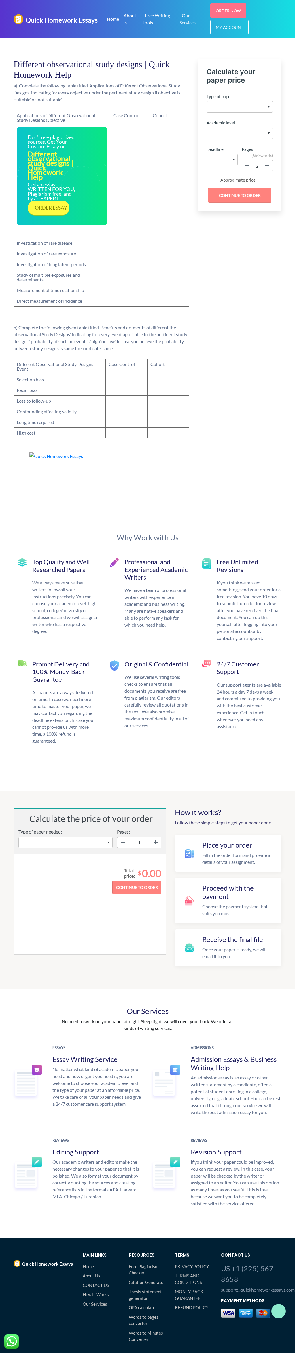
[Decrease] (247, 165)
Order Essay (51, 208)
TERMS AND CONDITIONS (188, 1279)
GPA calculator (143, 1307)
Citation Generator (147, 1282)
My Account (229, 27)
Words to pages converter (143, 1320)
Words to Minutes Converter (146, 1336)
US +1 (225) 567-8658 (248, 1274)
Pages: (123, 831)
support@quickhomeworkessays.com (251, 1289)
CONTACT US (96, 1285)
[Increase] (267, 165)
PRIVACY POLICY (192, 1266)
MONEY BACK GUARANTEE (189, 1295)
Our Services (187, 19)
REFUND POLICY (191, 1307)
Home (113, 19)
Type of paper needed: (40, 831)
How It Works (96, 1294)
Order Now (228, 10)
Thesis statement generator (145, 1295)
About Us (128, 19)
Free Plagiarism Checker (143, 1270)
